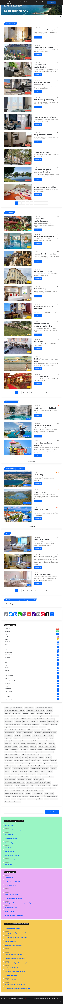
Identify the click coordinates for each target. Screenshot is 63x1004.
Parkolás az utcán (22, 765)
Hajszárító (25, 738)
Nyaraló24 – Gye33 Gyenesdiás (42, 83)
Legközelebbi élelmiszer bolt (28, 754)
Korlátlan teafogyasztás (49, 749)
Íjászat (40, 799)
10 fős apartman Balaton (16, 707)
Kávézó (14, 752)
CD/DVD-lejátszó (41, 718)
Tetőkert (55, 785)
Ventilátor (41, 790)
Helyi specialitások (15, 740)
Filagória (7, 727)
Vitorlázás (28, 793)
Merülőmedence (8, 760)
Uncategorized (8, 699)
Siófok (30, 771)
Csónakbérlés (18, 721)
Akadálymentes (30, 710)
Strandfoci (49, 771)
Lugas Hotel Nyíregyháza (44, 236)
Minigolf (33, 760)
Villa (6, 649)
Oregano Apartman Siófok (45, 187)
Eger (57, 721)
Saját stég (7, 771)
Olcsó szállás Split (41, 509)
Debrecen (25, 721)
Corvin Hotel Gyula (42, 376)
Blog (6, 634)
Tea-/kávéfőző (24, 785)
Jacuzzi (39, 743)
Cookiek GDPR (51, 998)
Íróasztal (47, 799)
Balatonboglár (40, 713)
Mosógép (53, 760)
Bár (18, 718)
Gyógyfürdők (8, 686)
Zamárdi (13, 799)
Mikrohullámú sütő (18, 760)
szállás (42, 779)
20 (35, 203)
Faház (6, 644)
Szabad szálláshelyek (43, 425)
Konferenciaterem (14, 749)
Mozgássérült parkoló (21, 763)
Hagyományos (8, 738)
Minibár (27, 760)
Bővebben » (38, 37)
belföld (14, 716)
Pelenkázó (41, 765)
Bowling (6, 718)
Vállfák (46, 793)
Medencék (48, 757)
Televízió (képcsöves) (40, 785)
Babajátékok (25, 713)
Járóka (45, 743)
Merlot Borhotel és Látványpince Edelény (43, 325)
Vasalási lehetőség (15, 790)
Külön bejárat (21, 752)
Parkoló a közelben (32, 765)
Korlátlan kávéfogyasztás (36, 749)
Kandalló (26, 746)
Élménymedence (21, 799)
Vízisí (51, 793)
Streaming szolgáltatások (20, 774)
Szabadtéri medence (42, 774)
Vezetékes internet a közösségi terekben (14, 793)
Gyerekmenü (18, 735)
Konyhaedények (24, 749)
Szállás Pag (38, 474)
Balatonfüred (48, 713)
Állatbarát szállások (10, 680)
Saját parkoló (45, 768)
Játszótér (15, 746)
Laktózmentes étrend (48, 752)
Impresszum (59, 998)
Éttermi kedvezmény (32, 799)
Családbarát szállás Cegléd (45, 557)
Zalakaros (7, 799)
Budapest (13, 718)
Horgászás (35, 740)
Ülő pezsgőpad (16, 801)
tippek (6, 788)
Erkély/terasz (45, 724)
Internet (23, 743)
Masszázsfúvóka (33, 757)
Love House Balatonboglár (45, 30)
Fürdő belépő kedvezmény (11, 729)
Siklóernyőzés (23, 771)
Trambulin (12, 788)
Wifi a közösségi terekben (51, 796)
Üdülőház (7, 641)
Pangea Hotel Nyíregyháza (45, 254)
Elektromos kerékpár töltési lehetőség (30, 724)
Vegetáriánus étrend (32, 790)
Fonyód (35, 727)
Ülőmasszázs (8, 801)
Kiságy (6, 749)
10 (31, 203)
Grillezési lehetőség (27, 732)
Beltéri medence (21, 716)
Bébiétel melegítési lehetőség (28, 718)
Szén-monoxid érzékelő (32, 782)
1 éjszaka (7, 707)
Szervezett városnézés (10, 779)
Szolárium (35, 779)
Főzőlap (43, 729)
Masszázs (24, 757)
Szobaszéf (28, 779)
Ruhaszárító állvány (17, 768)
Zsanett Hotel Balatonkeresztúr (41, 220)
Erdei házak (8, 673)
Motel (6, 662)
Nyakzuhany (46, 763)
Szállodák (9, 213)
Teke (31, 785)
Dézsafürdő (51, 721)
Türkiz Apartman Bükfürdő (45, 117)
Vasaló (23, 790)
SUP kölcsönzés (32, 774)
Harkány (7, 740)
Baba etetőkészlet (16, 713)
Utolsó (45, 203)
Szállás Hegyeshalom (43, 574)
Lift (38, 754)
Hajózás (51, 738)
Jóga (21, 746)
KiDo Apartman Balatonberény (40, 66)
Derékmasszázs (34, 721)
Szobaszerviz (21, 779)
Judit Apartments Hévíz (44, 47)
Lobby (42, 754)
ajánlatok (22, 710)
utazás (53, 788)
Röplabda (26, 768)
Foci (31, 727)
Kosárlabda (7, 752)
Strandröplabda (8, 774)
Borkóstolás (55, 716)
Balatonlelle (7, 716)
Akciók (6, 693)
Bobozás (35, 716)
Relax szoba (7, 768)
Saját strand (53, 768)
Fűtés (49, 729)
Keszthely (52, 746)
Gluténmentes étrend (9, 732)
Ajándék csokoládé (29, 707)
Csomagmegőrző (8, 721)
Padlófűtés (7, 765)
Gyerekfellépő (38, 732)
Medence (41, 757)
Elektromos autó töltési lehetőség (12, 724)
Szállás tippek (8, 691)
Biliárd (29, 716)
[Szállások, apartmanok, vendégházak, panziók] (31, 7)
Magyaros (17, 757)
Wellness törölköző (34, 796)
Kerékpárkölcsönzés (43, 746)
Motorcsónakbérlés (9, 763)
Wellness (7, 670)
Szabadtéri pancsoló (9, 776)
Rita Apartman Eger (42, 152)
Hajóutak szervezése (42, 738)
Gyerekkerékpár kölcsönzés (49, 732)
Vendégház (8, 631)
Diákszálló (7, 657)
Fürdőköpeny (22, 729)
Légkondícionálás (9, 757)
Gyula (44, 735)
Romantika (7, 683)
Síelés (48, 782)
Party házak (8, 696)
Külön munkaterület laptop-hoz (33, 752)
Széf (23, 782)
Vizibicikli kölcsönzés (37, 793)
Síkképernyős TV (9, 785)
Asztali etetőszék (40, 710)
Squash (43, 771)
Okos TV (54, 763)
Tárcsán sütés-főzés (21, 788)
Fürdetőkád (42, 727)
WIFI (42, 796)
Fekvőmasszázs (53, 724)
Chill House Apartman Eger (45, 100)
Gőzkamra (50, 735)
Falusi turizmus (9, 647)
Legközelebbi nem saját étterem (12, 754)
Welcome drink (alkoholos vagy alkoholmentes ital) (16, 796)
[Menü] (2, 16)
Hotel (6, 639)
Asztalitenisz (49, 710)
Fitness (25, 727)
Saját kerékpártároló (35, 768)
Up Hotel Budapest (42, 289)
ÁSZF (46, 998)
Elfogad (51, 2)
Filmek (12, 727)
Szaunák (33, 776)
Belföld (6, 665)
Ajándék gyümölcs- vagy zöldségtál (44, 707)
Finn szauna (19, 727)
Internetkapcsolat (31, 743)
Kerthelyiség (33, 746)
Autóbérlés (7, 713)
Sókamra (17, 785)
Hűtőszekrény (8, 743)
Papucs (13, 765)
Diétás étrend (43, 721)
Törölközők (31, 788)
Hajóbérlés (32, 738)
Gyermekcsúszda (37, 735)
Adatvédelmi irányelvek (39, 998)
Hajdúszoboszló (17, 738)
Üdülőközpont (8, 667)
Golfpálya (19, 732)
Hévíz (41, 740)
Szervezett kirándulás (48, 776)
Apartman (7, 628)
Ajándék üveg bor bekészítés (11, 710)
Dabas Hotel (39, 341)
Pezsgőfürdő (49, 765)
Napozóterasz (31, 763)
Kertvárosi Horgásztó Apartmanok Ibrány (42, 171)
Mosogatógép (46, 760)
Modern (38, 760)
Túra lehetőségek (40, 788)
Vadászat (7, 790)
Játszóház (51, 743)
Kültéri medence (9, 675)
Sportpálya (36, 771)
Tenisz (48, 785)
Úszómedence (54, 799)
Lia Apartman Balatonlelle (45, 135)
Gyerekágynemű (26, 735)
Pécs (56, 765)
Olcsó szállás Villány (42, 539)
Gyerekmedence (8, 735)
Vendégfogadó (8, 654)
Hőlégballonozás (49, 740)
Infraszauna (16, 743)
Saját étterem (15, 771)
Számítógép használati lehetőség (12, 782)
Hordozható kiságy (26, 740)
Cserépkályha (50, 718)
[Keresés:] (61, 16)
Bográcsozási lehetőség (44, 716)
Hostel (6, 660)
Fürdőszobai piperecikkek (33, 729)
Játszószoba (8, 746)
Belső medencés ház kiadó (45, 408)
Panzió (6, 636)
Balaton (7, 678)
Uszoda (48, 788)
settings (9, 3)
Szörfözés (42, 782)
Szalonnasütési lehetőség (22, 776)
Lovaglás (48, 754)
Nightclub (39, 763)
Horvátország (8, 652)
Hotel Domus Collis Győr (44, 271)
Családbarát (8, 688)
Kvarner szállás (40, 492)
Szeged (38, 776)
